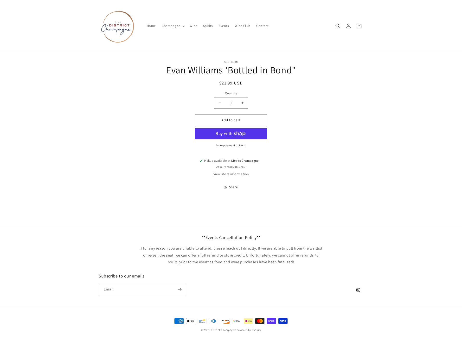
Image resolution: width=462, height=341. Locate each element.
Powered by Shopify (249, 330)
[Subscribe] (179, 289)
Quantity (231, 93)
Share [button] (233, 187)
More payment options (231, 145)
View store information (231, 174)
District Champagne (223, 330)
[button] (173, 26)
